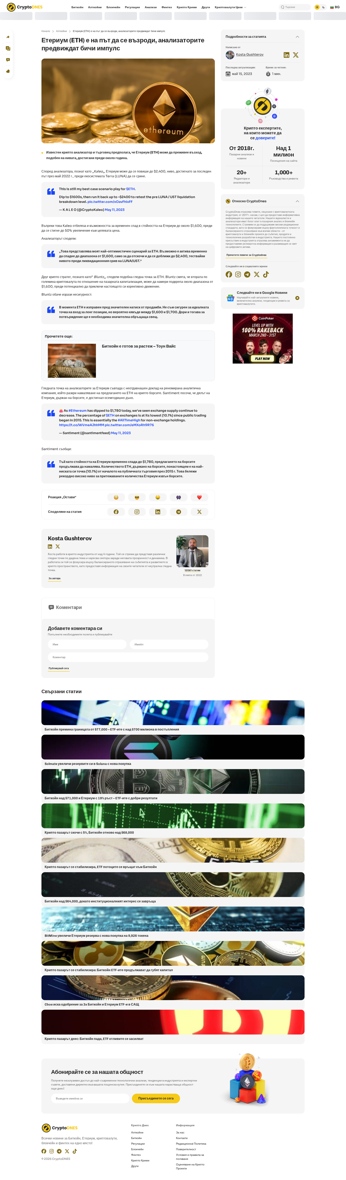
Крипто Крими (140, 1160)
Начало (45, 31)
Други (135, 1166)
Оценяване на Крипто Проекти (190, 1166)
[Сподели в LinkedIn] (158, 512)
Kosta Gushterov (70, 538)
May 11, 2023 (115, 210)
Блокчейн (137, 1149)
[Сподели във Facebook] (116, 512)
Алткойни (61, 31)
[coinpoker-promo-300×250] (263, 362)
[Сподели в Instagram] (137, 512)
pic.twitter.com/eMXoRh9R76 (129, 425)
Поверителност (186, 1149)
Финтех (136, 1155)
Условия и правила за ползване (190, 1157)
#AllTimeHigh (129, 420)
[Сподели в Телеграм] (178, 512)
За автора (54, 578)
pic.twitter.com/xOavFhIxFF (110, 202)
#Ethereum (77, 411)
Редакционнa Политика (191, 1143)
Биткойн (136, 1138)
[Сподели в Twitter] (199, 512)
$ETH (130, 189)
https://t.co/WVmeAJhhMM (81, 425)
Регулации (138, 1143)
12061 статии (192, 570)
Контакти (182, 1138)
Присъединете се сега (156, 1098)
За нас (180, 1132)
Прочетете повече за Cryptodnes (246, 254)
